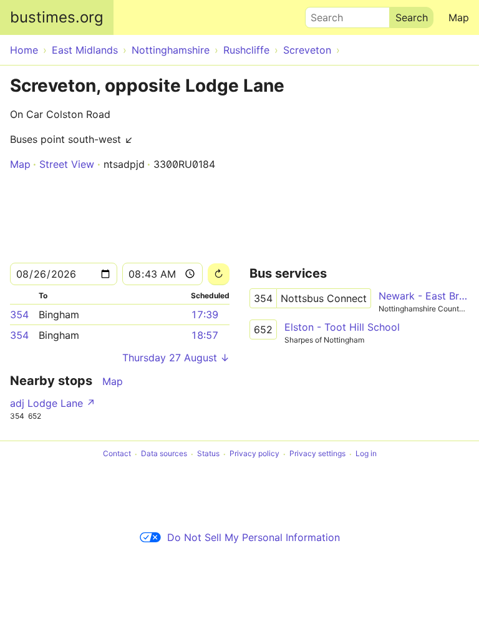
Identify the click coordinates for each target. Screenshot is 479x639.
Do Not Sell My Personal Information (253, 537)
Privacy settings (317, 454)
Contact (117, 454)
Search (321, 14)
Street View (66, 164)
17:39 (204, 314)
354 (19, 314)
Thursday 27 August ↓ (176, 357)
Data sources (164, 454)
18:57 (204, 335)
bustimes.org (57, 17)
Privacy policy (254, 454)
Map (458, 17)
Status (208, 454)
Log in (366, 454)
